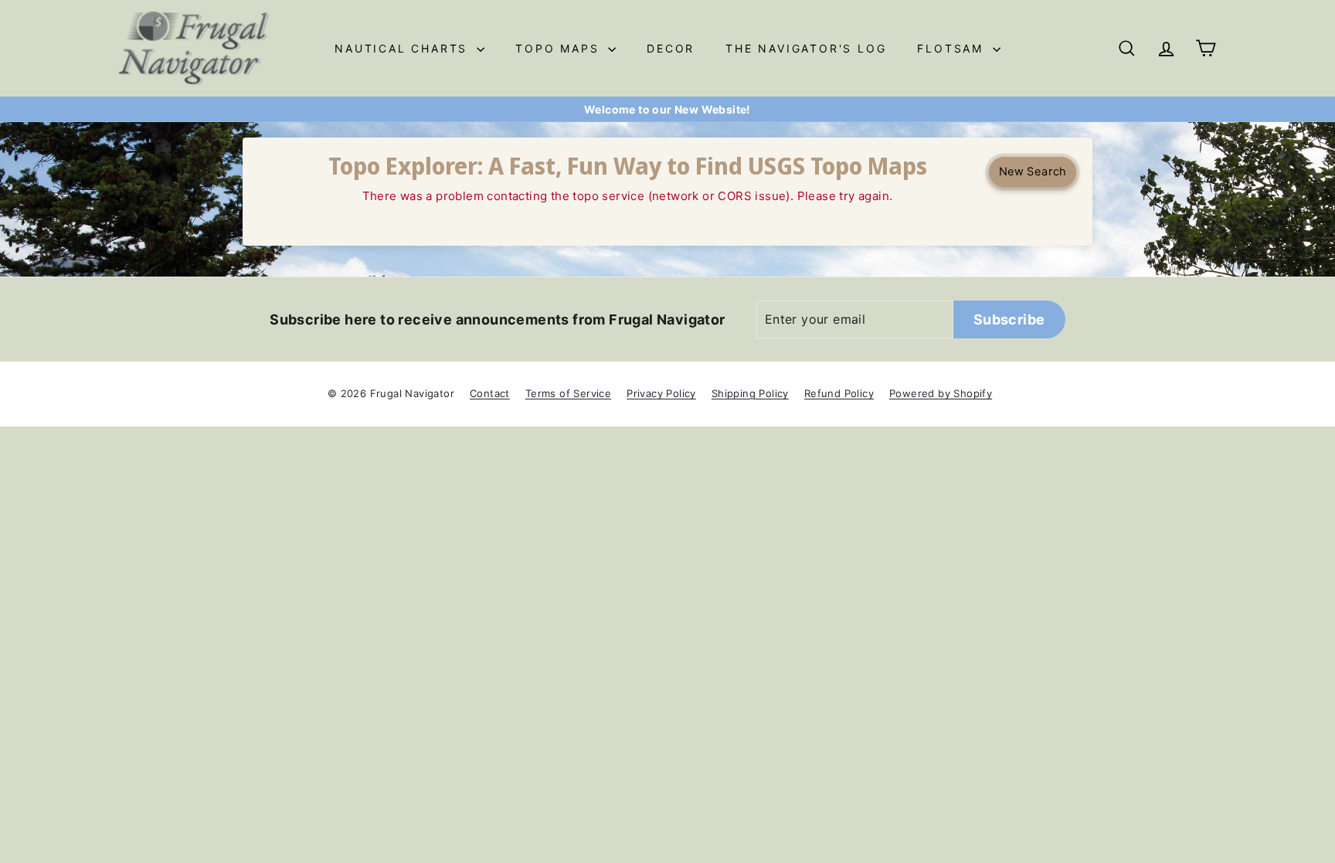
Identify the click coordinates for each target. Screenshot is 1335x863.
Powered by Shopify (940, 393)
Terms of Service (568, 393)
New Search (1032, 171)
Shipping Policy (750, 393)
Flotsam (952, 48)
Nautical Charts (404, 48)
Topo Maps (559, 48)
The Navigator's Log (805, 48)
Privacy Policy (661, 393)
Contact (490, 393)
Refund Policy (839, 393)
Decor (671, 48)
